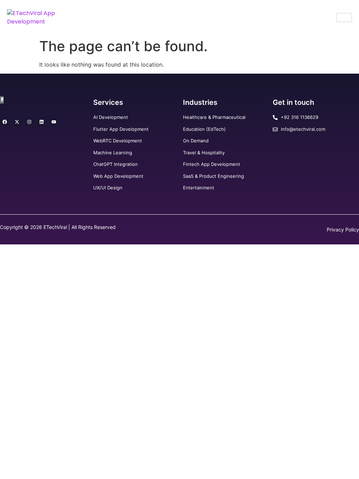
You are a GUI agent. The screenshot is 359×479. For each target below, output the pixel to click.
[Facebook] (4, 121)
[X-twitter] (16, 121)
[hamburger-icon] (344, 17)
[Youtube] (53, 121)
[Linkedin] (41, 121)
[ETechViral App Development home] (47, 17)
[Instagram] (29, 121)
